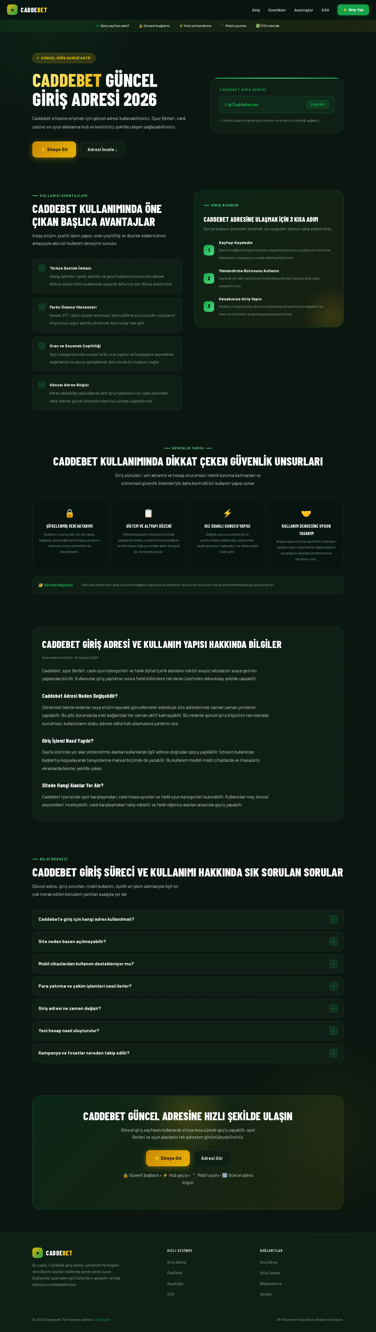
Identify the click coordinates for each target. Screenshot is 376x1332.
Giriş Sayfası (270, 1272)
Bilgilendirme (271, 1283)
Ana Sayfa (102, 1319)
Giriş (256, 9)
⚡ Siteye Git (54, 149)
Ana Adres (268, 1262)
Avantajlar (303, 9)
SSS (325, 9)
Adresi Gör (212, 1158)
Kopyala (318, 104)
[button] (188, 919)
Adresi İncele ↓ (103, 149)
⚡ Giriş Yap (353, 9)
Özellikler (277, 9)
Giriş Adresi (176, 1262)
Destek (266, 1294)
